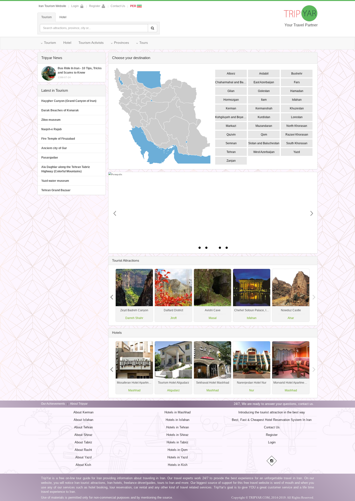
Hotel (62, 17)
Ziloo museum (51, 119)
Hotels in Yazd (177, 457)
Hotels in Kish (177, 465)
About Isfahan (83, 420)
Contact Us (118, 6)
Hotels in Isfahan (177, 420)
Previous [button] (314, 295)
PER (133, 6)
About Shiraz (83, 435)
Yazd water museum (55, 180)
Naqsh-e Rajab (51, 129)
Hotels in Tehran (177, 427)
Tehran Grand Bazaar (56, 190)
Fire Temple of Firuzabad (58, 138)
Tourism (46, 17)
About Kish (83, 465)
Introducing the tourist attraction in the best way (271, 412)
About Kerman (83, 412)
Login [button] (75, 6)
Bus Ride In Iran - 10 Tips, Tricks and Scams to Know (80, 73)
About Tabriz (83, 442)
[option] (290, 295)
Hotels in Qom (178, 450)
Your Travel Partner (301, 25)
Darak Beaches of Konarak (60, 110)
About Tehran (83, 427)
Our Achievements (53, 403)
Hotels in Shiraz (177, 435)
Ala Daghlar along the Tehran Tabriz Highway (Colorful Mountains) (65, 169)
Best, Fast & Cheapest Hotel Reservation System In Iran (272, 420)
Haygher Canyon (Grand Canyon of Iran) (68, 101)
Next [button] (111, 295)
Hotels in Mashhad (177, 412)
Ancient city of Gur (54, 148)
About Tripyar (79, 403)
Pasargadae (49, 157)
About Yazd (83, 457)
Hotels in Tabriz (177, 442)
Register (94, 6)
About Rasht (83, 450)
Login (272, 442)
